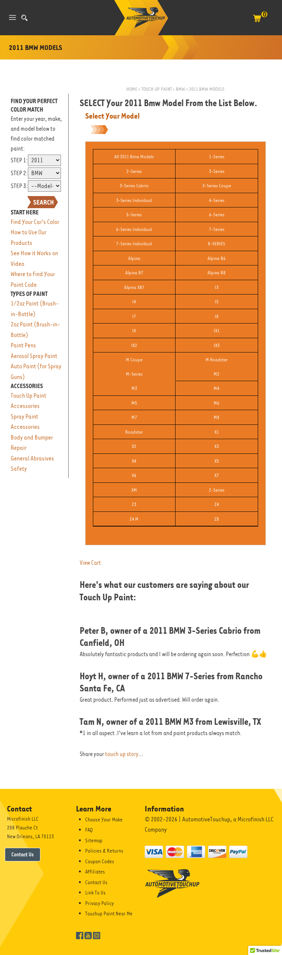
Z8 (216, 519)
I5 (216, 301)
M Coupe (134, 359)
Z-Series (216, 490)
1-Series (216, 156)
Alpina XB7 (134, 287)
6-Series (216, 214)
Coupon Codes (99, 861)
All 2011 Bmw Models (134, 156)
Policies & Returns (104, 851)
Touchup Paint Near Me (109, 913)
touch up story (121, 754)
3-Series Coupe (216, 185)
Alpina (134, 258)
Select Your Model (112, 116)
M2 (216, 374)
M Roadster (217, 359)
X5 (216, 461)
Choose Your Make (104, 819)
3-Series (216, 171)
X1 (216, 432)
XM (134, 490)
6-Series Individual (134, 229)
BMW (180, 89)
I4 (134, 301)
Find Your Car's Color (35, 221)
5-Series (134, 214)
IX (134, 330)
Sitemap (93, 840)
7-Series (216, 229)
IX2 (134, 345)
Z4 (216, 504)
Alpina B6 (216, 258)
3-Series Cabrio (134, 185)
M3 (134, 388)
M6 (216, 403)
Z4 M (134, 519)
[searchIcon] (24, 18)
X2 (134, 446)
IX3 (217, 345)
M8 (216, 417)
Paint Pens (23, 345)
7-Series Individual (134, 243)
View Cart (90, 563)
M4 (216, 388)
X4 (134, 461)
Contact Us (22, 854)
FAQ (89, 830)
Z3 (134, 504)
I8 (216, 316)
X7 (216, 475)
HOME (131, 89)
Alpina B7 (134, 272)
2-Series (134, 171)
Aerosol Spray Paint (34, 355)
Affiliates (95, 872)
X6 (134, 475)
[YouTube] (88, 935)
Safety (19, 468)
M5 (134, 403)
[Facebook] (79, 935)
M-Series (134, 374)
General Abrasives (32, 458)
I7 (134, 316)
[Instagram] (96, 935)
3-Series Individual (134, 200)
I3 (216, 287)
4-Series (216, 200)
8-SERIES (216, 243)
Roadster (134, 432)
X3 (216, 446)
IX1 (217, 330)
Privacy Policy (99, 903)
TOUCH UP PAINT (156, 89)
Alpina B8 (216, 272)
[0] (257, 22)
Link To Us (95, 893)
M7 (134, 417)
